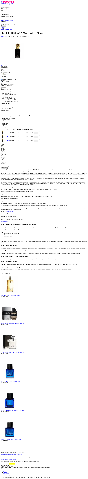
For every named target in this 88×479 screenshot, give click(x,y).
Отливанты (6, 473)
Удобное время (4, 24)
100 (9, 81)
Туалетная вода (6, 474)
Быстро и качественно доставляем (8, 449)
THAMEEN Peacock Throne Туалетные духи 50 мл (12, 410)
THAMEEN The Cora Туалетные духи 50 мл (11, 439)
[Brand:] (3, 75)
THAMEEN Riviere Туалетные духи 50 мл (10, 381)
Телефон (3, 22)
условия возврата (10, 211)
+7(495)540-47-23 (13, 19)
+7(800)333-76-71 (5, 19)
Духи (4, 471)
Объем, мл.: (3, 80)
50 (3, 81)
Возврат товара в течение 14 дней (8, 459)
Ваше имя (3, 21)
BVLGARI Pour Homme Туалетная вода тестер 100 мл (13, 352)
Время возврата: (4, 83)
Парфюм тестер (12, 79)
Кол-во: (2, 86)
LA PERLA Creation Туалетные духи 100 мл (11, 295)
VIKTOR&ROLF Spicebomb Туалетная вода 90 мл (12, 323)
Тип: (2, 77)
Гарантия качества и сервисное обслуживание (11, 454)
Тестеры (5, 472)
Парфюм (4, 79)
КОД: (2, 67)
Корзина (2, 29)
